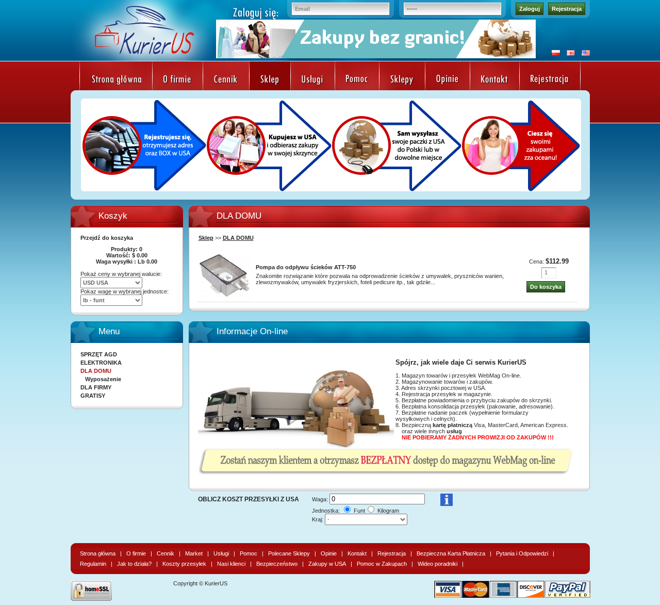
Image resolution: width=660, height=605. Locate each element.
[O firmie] (177, 80)
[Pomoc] (357, 80)
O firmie (136, 553)
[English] (568, 54)
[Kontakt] (494, 80)
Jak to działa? (134, 564)
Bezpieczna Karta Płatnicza (451, 553)
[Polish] (553, 54)
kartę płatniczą (452, 425)
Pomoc (248, 553)
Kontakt (357, 553)
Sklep (206, 238)
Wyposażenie (103, 379)
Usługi (221, 553)
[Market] (269, 80)
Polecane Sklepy (289, 553)
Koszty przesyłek (184, 564)
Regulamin (93, 564)
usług (454, 431)
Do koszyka (546, 287)
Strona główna (98, 553)
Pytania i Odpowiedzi (522, 553)
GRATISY (92, 396)
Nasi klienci (231, 564)
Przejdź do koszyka (106, 238)
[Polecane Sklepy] (402, 80)
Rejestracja (567, 9)
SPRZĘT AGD (98, 354)
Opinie (329, 553)
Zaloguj (529, 9)
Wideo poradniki (437, 564)
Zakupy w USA (327, 564)
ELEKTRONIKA (101, 362)
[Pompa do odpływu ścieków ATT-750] (224, 298)
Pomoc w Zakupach (382, 564)
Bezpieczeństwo (277, 564)
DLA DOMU (238, 238)
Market (194, 553)
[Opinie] (447, 80)
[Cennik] (226, 80)
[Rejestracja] (550, 80)
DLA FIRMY (95, 387)
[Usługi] (313, 80)
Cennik (165, 553)
